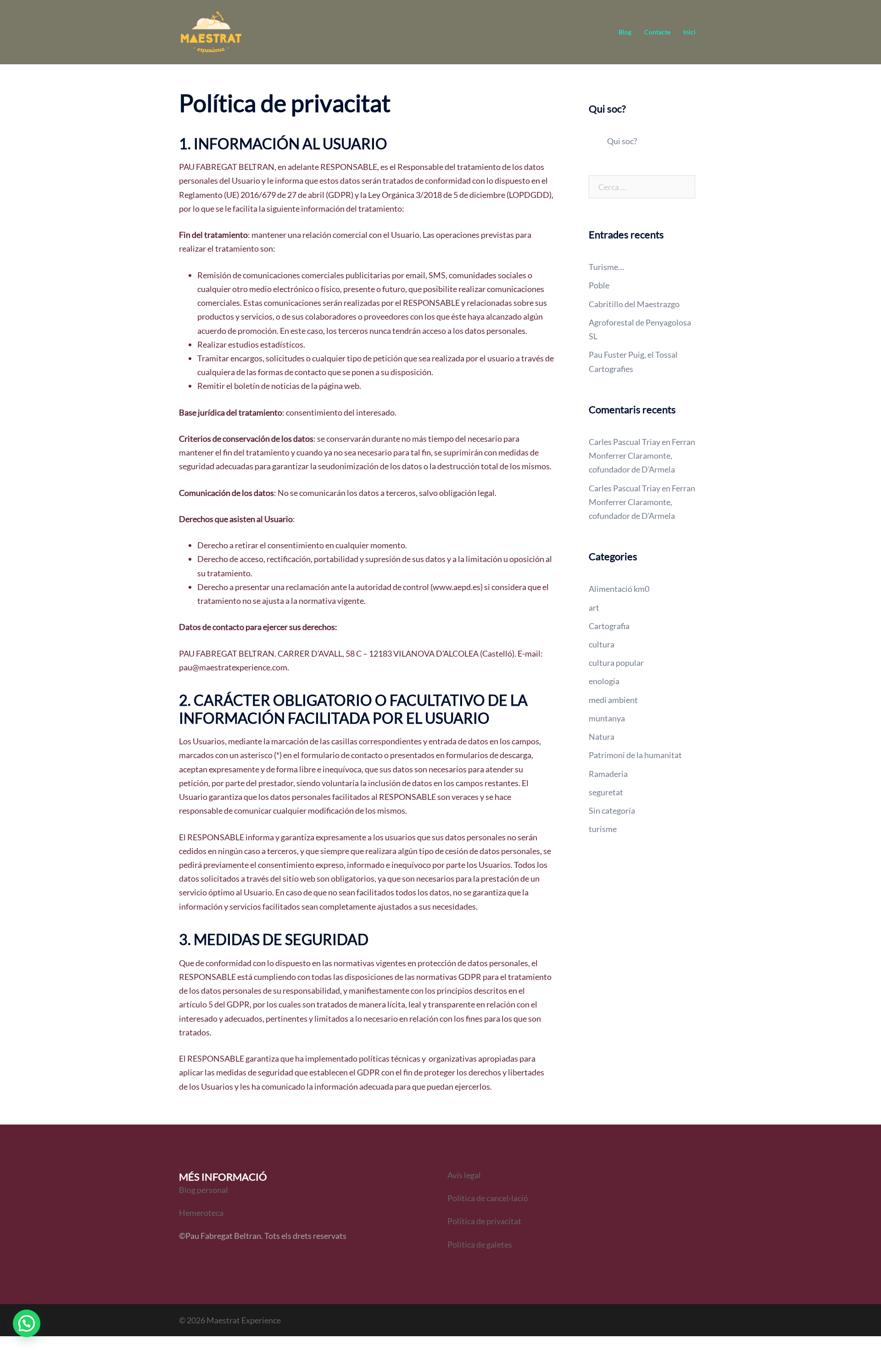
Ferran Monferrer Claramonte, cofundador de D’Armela (642, 455)
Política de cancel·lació (488, 1198)
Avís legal (464, 1175)
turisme (603, 829)
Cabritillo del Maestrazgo (634, 304)
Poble (599, 285)
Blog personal (203, 1190)
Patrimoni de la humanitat (635, 755)
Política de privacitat (484, 1221)
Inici (689, 32)
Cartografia (609, 626)
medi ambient (613, 700)
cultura (601, 644)
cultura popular (616, 663)
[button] (26, 1323)
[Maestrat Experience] (211, 31)
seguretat (606, 792)
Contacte (657, 32)
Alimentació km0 (619, 589)
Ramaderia (608, 774)
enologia (604, 681)
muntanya (607, 718)
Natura (601, 736)
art (594, 607)
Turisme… (606, 267)
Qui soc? (622, 141)
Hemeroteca (201, 1213)
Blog (625, 32)
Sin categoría (612, 810)
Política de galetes (479, 1244)
